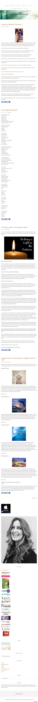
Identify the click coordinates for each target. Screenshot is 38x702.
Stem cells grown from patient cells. (8, 71)
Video (2, 671)
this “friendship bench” (11, 61)
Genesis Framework (25, 699)
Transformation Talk (5, 668)
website (28, 475)
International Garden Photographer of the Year (11, 65)
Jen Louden (23, 95)
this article (33, 84)
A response (3, 74)
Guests (2, 662)
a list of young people (10, 94)
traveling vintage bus (7, 76)
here (5, 394)
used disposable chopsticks (16, 80)
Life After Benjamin (4, 664)
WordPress (31, 699)
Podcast (2, 665)
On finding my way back (9, 110)
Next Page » (34, 498)
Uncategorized (4, 670)
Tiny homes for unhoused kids (7, 67)
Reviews (2, 667)
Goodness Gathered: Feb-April (11, 24)
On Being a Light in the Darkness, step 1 (14, 227)
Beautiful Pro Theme (16, 699)
